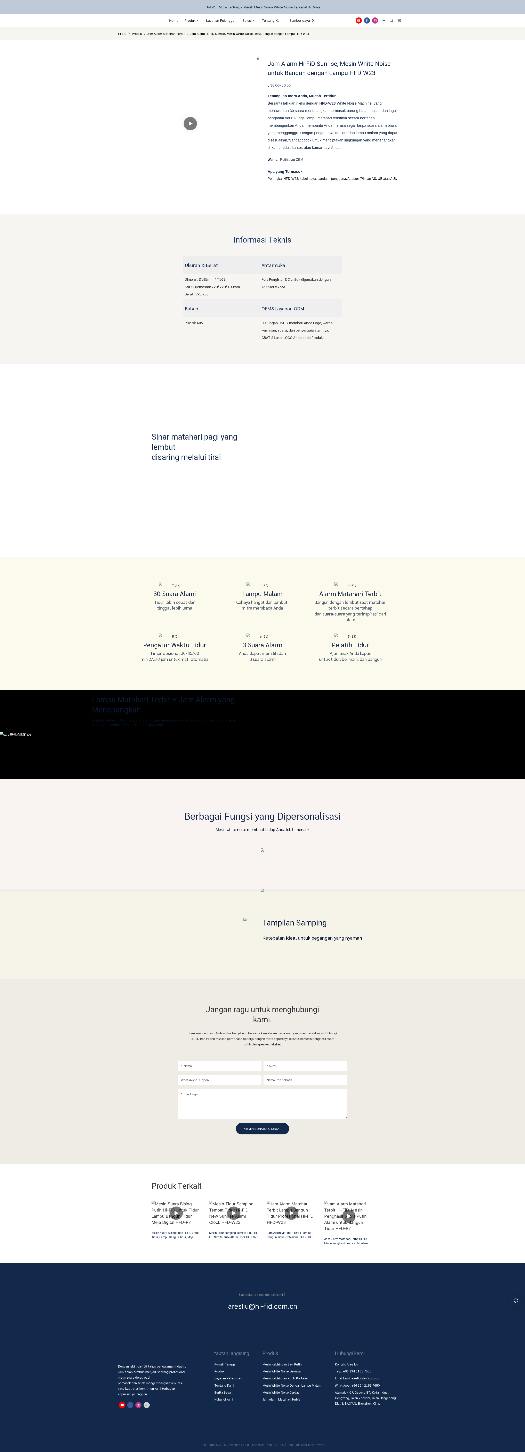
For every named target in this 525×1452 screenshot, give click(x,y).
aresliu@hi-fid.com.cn (366, 1378)
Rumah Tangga (224, 1364)
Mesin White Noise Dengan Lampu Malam (291, 1385)
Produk (137, 33)
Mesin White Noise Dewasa (281, 1371)
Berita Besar (223, 1392)
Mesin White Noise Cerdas (280, 1392)
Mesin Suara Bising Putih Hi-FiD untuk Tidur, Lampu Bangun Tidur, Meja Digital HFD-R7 (175, 1235)
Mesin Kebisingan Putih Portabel (285, 1378)
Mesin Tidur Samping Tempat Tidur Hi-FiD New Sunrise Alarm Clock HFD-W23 (233, 1235)
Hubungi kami (223, 1399)
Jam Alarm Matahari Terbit (166, 33)
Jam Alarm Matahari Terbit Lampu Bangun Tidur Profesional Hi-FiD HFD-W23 (290, 1235)
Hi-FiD (122, 33)
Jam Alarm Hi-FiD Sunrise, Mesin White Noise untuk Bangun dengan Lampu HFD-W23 (249, 33)
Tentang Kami (224, 1385)
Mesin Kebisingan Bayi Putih (282, 1364)
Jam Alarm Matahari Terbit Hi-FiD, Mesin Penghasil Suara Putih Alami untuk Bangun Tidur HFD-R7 (346, 1241)
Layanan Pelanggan (228, 1378)
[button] (313, 20)
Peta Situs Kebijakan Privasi (305, 1444)
